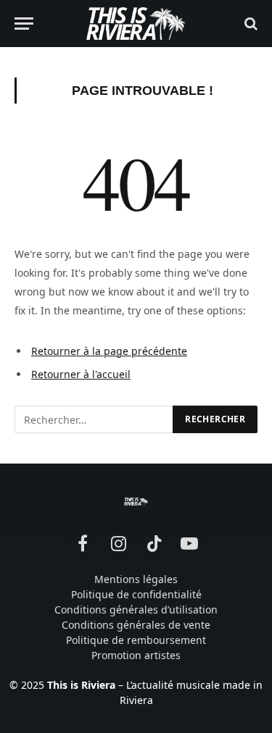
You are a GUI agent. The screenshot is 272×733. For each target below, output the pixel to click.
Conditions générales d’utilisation (136, 609)
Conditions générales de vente (136, 625)
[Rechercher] (249, 23)
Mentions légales (136, 579)
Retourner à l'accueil (81, 374)
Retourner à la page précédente (109, 351)
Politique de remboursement (136, 640)
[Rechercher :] (94, 419)
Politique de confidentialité (136, 594)
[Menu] (24, 23)
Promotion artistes (136, 655)
